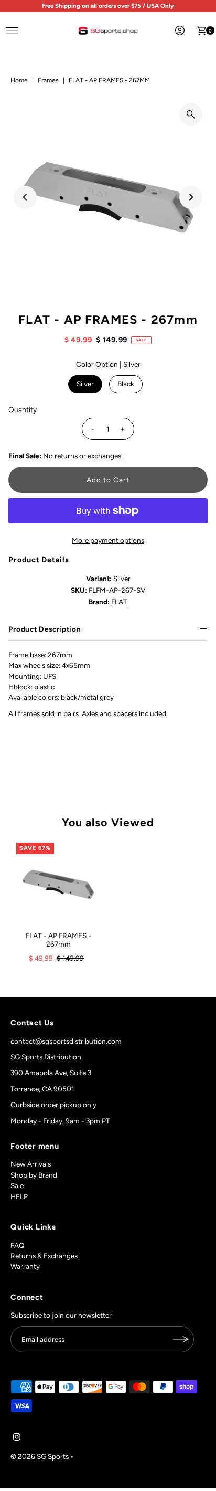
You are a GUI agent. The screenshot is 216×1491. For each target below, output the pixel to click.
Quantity (22, 409)
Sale (17, 1185)
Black (125, 384)
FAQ (17, 1245)
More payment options (108, 540)
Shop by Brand (33, 1175)
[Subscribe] (181, 1339)
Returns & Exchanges (44, 1256)
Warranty (25, 1266)
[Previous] (25, 197)
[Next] (190, 197)
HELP (19, 1196)
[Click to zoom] (190, 114)
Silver (85, 384)
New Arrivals (30, 1164)
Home (19, 80)
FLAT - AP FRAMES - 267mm (58, 939)
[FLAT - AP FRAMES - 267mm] (58, 885)
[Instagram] (16, 1438)
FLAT (119, 601)
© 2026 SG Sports (39, 1456)
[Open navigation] (12, 30)
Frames (48, 80)
